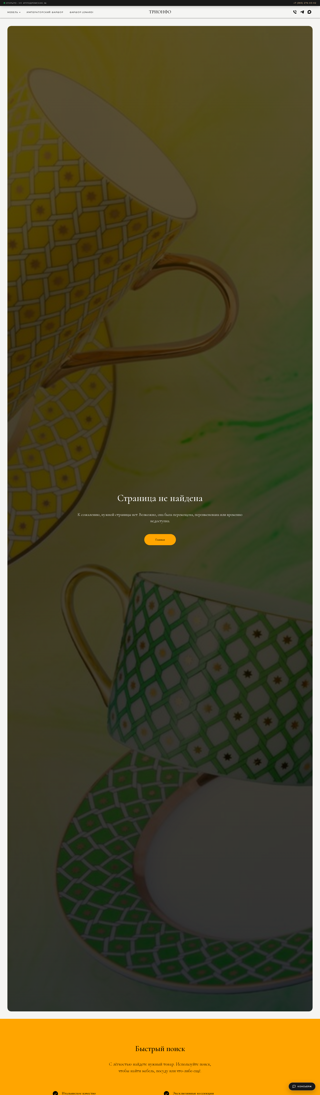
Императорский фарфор (45, 12)
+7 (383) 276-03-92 (305, 3)
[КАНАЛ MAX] (309, 12)
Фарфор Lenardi (82, 12)
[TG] (302, 12)
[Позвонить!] (295, 12)
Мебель (12, 12)
